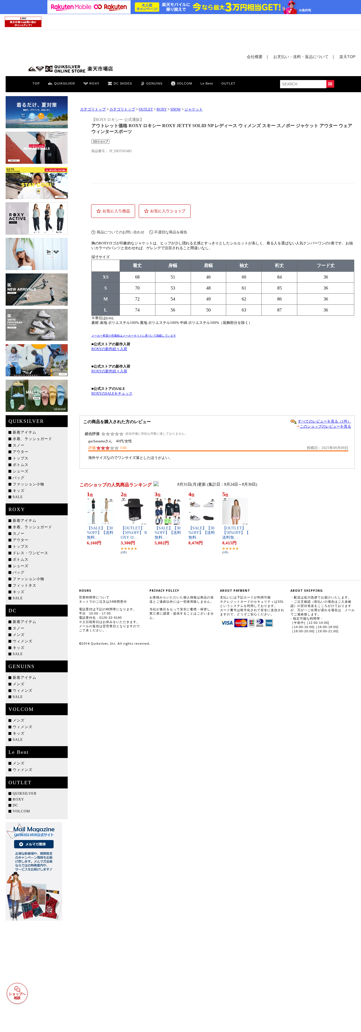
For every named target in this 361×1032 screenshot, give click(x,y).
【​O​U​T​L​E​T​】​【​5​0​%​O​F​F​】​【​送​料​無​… (235, 533)
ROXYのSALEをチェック (112, 393)
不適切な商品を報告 (170, 232)
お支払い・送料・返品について (301, 56)
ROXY (162, 109)
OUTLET (146, 109)
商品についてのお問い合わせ (120, 232)
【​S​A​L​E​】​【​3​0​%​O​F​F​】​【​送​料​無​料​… (100, 533)
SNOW (175, 109)
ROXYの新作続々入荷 (109, 349)
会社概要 (255, 56)
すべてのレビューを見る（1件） (324, 421)
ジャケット (193, 109)
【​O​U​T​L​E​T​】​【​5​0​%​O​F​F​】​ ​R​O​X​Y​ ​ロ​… (134, 533)
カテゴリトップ (93, 109)
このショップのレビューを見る (325, 426)
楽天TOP (347, 56)
